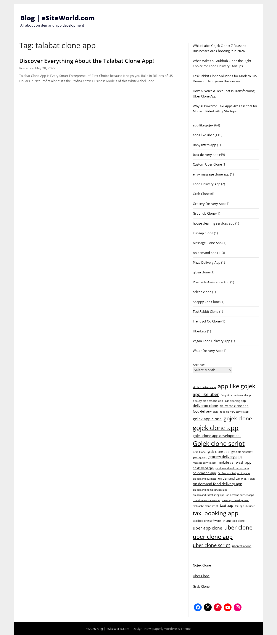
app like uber (206, 394)
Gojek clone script (219, 443)
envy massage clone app (211, 174)
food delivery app (205, 411)
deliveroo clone (205, 405)
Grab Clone (201, 193)
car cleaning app (235, 401)
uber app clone (207, 528)
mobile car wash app (234, 462)
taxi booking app (215, 513)
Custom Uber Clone (207, 164)
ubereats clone (241, 546)
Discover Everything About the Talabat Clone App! (86, 61)
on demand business (204, 478)
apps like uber (203, 135)
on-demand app (203, 468)
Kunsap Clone (203, 233)
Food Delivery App (206, 184)
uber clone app (213, 537)
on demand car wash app (236, 478)
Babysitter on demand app (236, 395)
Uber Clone (201, 576)
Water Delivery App (207, 350)
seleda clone (202, 292)
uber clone (238, 527)
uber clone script (211, 545)
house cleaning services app (213, 223)
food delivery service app (234, 411)
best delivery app (205, 154)
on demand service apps (240, 494)
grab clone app (218, 452)
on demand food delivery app (217, 483)
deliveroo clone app (234, 406)
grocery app (199, 457)
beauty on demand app (208, 401)
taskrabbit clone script (205, 505)
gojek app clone (207, 418)
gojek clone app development (217, 435)
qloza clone (201, 272)
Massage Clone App (207, 243)
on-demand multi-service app (232, 468)
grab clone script (242, 452)
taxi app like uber (245, 505)
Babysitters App (204, 145)
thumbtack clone (234, 521)
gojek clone (238, 418)
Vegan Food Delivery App (211, 341)
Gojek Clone (202, 565)
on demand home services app (210, 489)
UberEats (199, 331)
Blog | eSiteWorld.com (57, 17)
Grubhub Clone (204, 213)
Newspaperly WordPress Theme (167, 629)
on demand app (204, 252)
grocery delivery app (225, 456)
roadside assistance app (206, 500)
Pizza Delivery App (206, 262)
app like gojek (203, 125)
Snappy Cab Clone (206, 302)
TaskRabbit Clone (205, 311)
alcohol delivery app (204, 387)
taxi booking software (207, 521)
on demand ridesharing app (208, 494)
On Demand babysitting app (234, 473)
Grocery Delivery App (209, 203)
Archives (199, 364)
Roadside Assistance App (211, 282)
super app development (235, 500)
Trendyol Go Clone (207, 321)
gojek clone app (215, 427)
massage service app (204, 462)
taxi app (226, 505)
